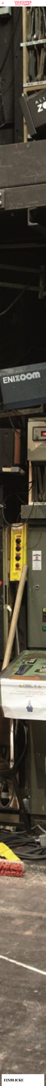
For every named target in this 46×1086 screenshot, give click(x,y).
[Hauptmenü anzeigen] (3, 3)
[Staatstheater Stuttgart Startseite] (23, 3)
